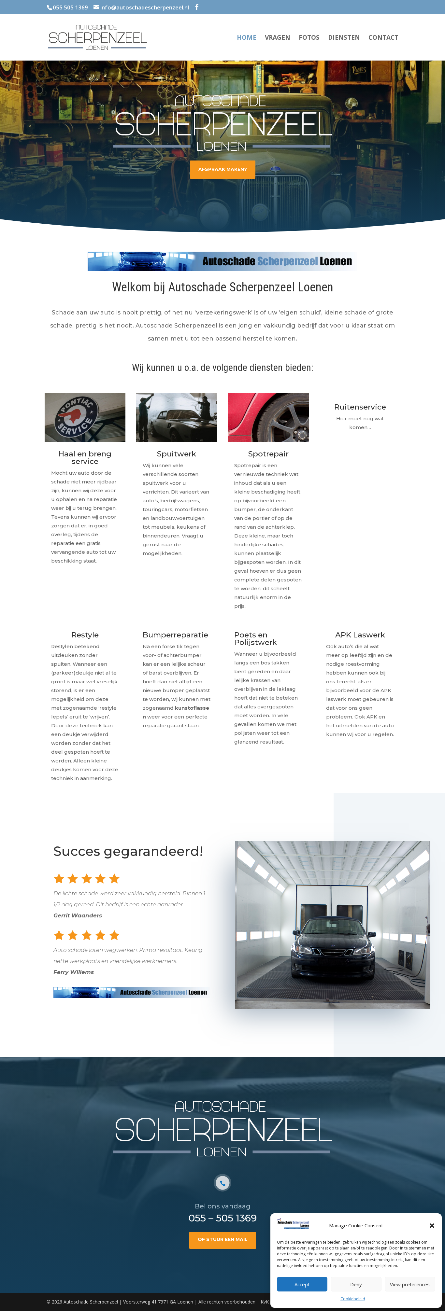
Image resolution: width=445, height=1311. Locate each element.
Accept (302, 1284)
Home (246, 38)
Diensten (344, 38)
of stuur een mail (223, 1239)
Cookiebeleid (352, 1299)
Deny (356, 1284)
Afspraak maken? (222, 169)
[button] (432, 1225)
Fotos (309, 38)
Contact (383, 38)
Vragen (277, 38)
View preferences (410, 1284)
